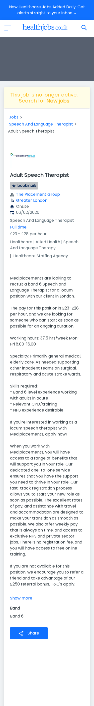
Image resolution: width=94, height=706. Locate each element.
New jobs (57, 100)
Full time (18, 227)
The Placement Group (38, 194)
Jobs (14, 117)
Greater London (31, 200)
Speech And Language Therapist (41, 124)
